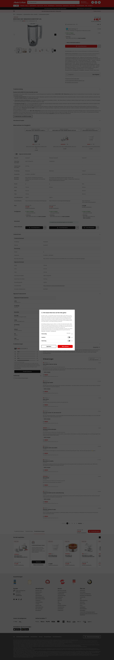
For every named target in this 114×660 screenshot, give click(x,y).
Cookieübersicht (53, 331)
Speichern (48, 346)
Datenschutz (43, 331)
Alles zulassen (65, 346)
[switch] (68, 337)
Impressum (48, 331)
